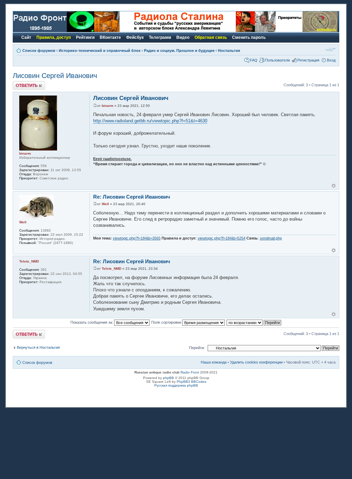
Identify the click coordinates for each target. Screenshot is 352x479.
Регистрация (308, 60)
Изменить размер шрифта (331, 49)
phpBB (168, 378)
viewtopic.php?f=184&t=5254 (221, 238)
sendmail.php (271, 238)
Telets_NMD (111, 268)
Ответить (21, 83)
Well (105, 204)
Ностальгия (229, 50)
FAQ (253, 60)
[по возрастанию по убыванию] (254, 322)
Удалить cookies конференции (256, 362)
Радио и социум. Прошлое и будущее (179, 50)
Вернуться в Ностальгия (38, 347)
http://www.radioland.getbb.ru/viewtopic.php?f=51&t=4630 (150, 120)
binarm (107, 106)
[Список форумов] (53, 31)
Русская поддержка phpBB (176, 385)
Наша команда (214, 362)
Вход (331, 60)
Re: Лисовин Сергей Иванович (131, 197)
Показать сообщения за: (92, 322)
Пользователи (277, 60)
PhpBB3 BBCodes (191, 381)
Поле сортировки (166, 322)
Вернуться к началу (334, 186)
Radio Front (189, 372)
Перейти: (197, 348)
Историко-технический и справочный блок (100, 50)
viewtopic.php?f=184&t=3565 (137, 238)
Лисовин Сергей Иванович (55, 75)
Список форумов (38, 50)
